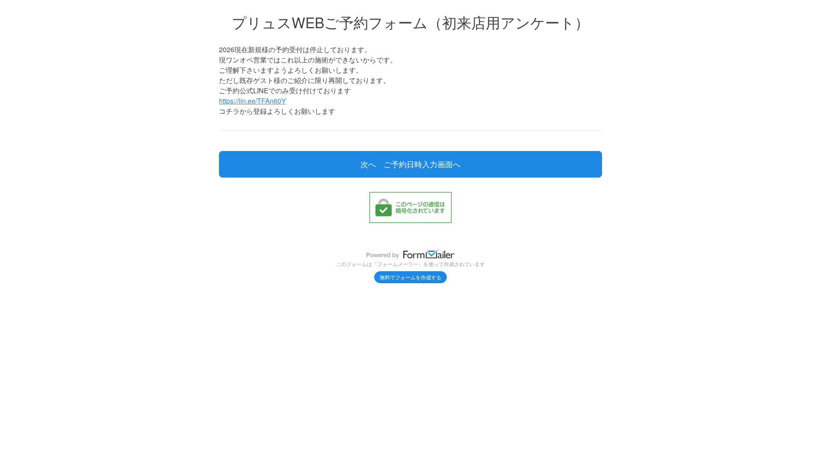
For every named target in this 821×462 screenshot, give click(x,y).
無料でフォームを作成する (410, 277)
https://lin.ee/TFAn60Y (252, 101)
